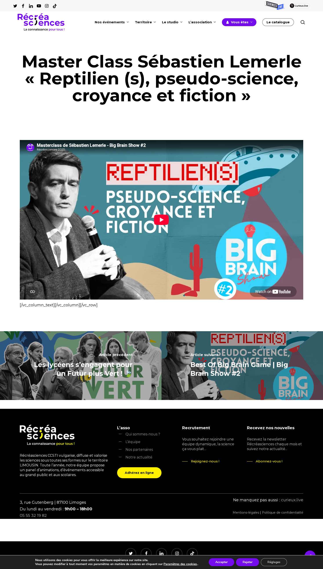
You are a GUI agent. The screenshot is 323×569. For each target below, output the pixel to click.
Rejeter (247, 562)
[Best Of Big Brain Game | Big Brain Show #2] (242, 365)
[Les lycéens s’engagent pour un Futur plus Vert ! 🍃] (81, 365)
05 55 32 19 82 (33, 515)
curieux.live (292, 500)
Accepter (221, 562)
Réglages (273, 562)
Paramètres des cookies (180, 564)
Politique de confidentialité (282, 512)
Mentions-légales (246, 512)
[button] (139, 472)
